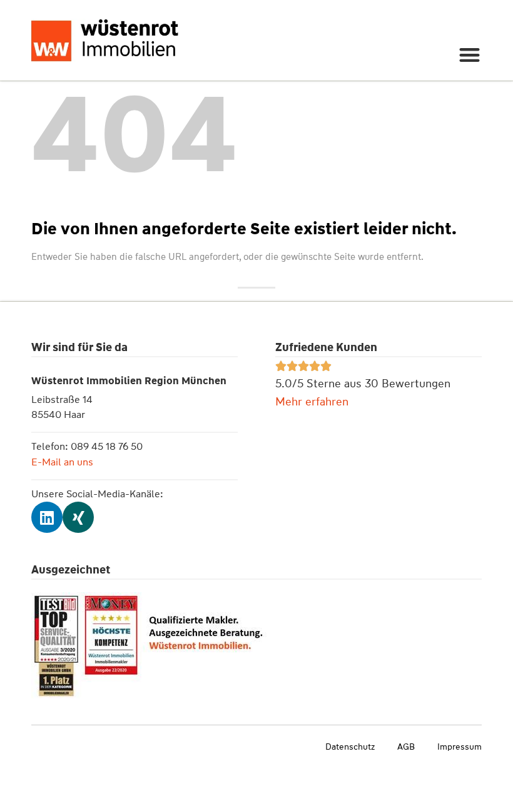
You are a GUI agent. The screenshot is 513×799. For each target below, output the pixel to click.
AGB (406, 746)
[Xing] (78, 517)
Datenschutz (350, 746)
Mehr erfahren (311, 401)
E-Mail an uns (62, 462)
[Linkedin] (47, 517)
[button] (470, 54)
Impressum (459, 746)
